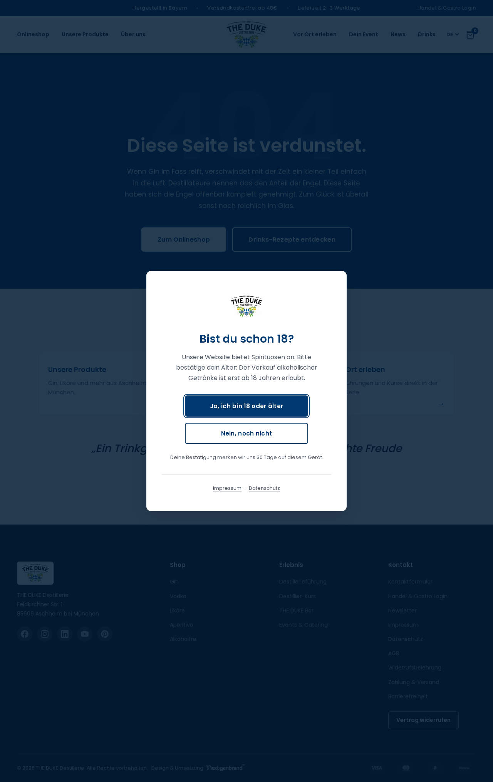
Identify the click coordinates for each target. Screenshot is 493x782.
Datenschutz (264, 488)
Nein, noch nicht (246, 433)
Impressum (227, 488)
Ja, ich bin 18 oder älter (246, 406)
